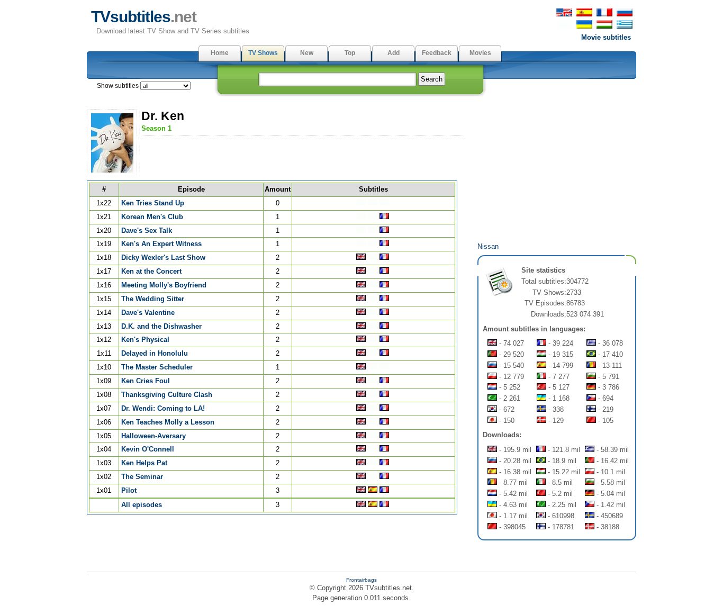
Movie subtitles (606, 37)
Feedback (436, 53)
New (306, 53)
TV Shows (263, 53)
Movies (480, 53)
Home (220, 53)
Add (393, 53)
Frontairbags (361, 580)
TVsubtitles (143, 16)
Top (350, 53)
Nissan (488, 246)
